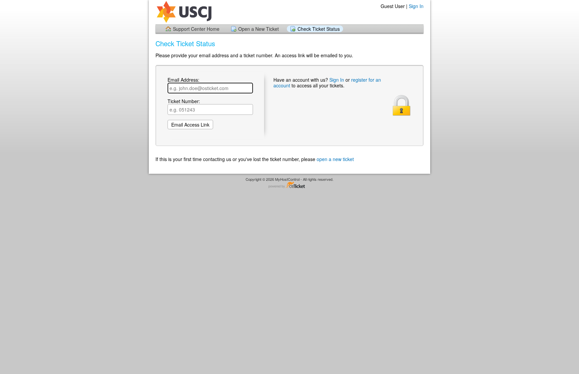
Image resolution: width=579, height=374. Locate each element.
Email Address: (183, 80)
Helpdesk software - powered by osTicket (289, 185)
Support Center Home (196, 28)
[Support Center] (183, 12)
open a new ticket (335, 159)
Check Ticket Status (319, 28)
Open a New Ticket (258, 28)
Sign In (416, 6)
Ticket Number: (184, 101)
